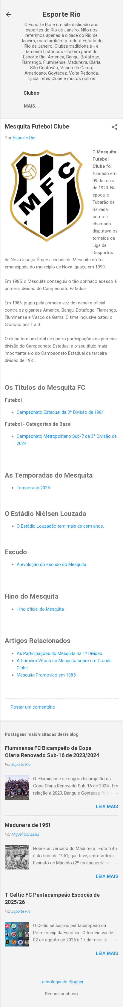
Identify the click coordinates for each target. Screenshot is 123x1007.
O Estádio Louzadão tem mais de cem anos (60, 526)
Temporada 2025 (33, 487)
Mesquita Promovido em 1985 (46, 675)
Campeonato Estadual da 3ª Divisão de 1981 (60, 412)
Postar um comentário (33, 707)
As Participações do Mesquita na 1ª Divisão (59, 653)
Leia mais (107, 806)
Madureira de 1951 (28, 825)
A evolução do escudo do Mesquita (51, 564)
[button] (114, 127)
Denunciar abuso (61, 994)
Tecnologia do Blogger (62, 982)
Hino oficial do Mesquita (40, 609)
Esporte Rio (61, 14)
